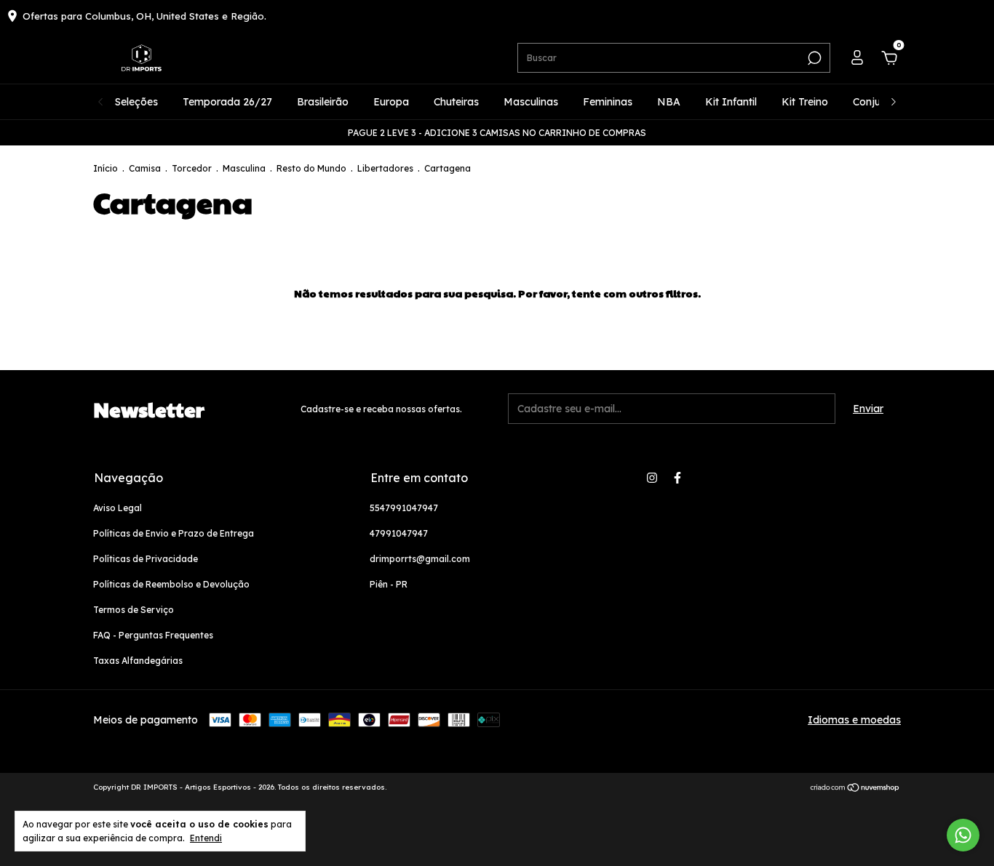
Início (105, 168)
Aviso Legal (117, 507)
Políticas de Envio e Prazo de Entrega (173, 533)
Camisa (145, 168)
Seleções (136, 101)
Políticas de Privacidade (145, 558)
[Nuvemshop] (855, 788)
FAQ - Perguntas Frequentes (153, 635)
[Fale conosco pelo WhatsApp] (963, 835)
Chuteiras (456, 101)
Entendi (206, 838)
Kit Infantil (731, 101)
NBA (668, 101)
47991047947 (399, 533)
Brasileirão (323, 101)
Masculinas (531, 101)
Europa (391, 101)
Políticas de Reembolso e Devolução (171, 584)
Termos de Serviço (133, 609)
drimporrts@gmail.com (420, 558)
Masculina (244, 168)
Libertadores (385, 168)
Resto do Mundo (311, 168)
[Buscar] (813, 58)
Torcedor (192, 168)
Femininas (607, 101)
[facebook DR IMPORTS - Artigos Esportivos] (677, 478)
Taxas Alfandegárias (138, 660)
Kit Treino (805, 101)
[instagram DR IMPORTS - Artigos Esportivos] (652, 478)
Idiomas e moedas (854, 719)
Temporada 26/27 (227, 101)
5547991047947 (404, 507)
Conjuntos (877, 101)
